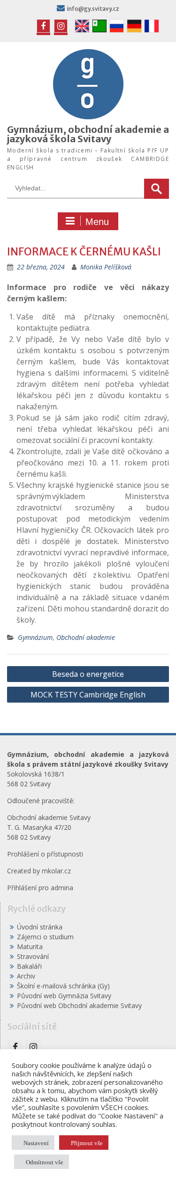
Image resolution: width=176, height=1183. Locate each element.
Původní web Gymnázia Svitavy (64, 995)
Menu (97, 222)
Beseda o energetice (88, 674)
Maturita (30, 946)
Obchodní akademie (85, 637)
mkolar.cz (56, 870)
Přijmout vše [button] (87, 1142)
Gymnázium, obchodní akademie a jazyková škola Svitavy (88, 134)
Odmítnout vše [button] (44, 1162)
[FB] (43, 26)
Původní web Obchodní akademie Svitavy (79, 1005)
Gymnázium (35, 637)
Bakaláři (29, 966)
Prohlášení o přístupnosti (45, 853)
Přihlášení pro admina (40, 887)
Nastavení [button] (36, 1142)
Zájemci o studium (45, 936)
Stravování (33, 956)
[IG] (61, 26)
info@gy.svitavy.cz (93, 8)
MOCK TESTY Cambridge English (88, 694)
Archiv (26, 976)
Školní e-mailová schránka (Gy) (63, 985)
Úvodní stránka (39, 926)
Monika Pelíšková (105, 266)
